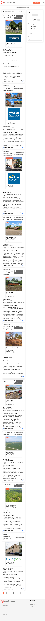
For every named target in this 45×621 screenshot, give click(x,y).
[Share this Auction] (23, 81)
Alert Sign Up (36, 2)
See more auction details (8, 81)
